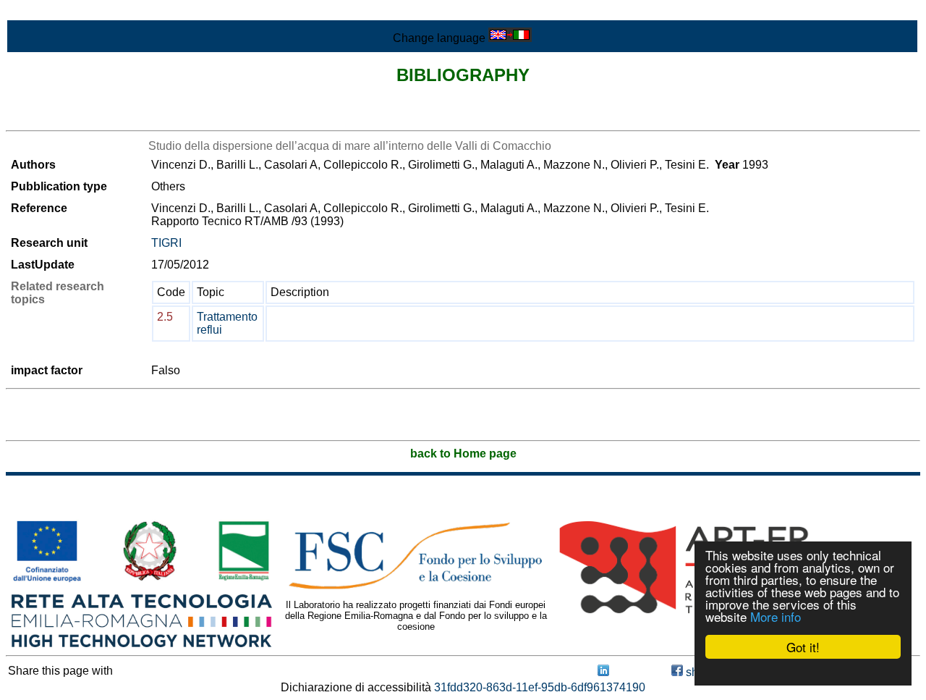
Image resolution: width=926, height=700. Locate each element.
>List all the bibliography (68, 117)
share (699, 672)
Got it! (803, 647)
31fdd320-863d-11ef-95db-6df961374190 (539, 687)
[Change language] (510, 38)
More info (775, 616)
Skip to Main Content (59, 12)
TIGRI (166, 243)
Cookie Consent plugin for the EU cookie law (803, 672)
